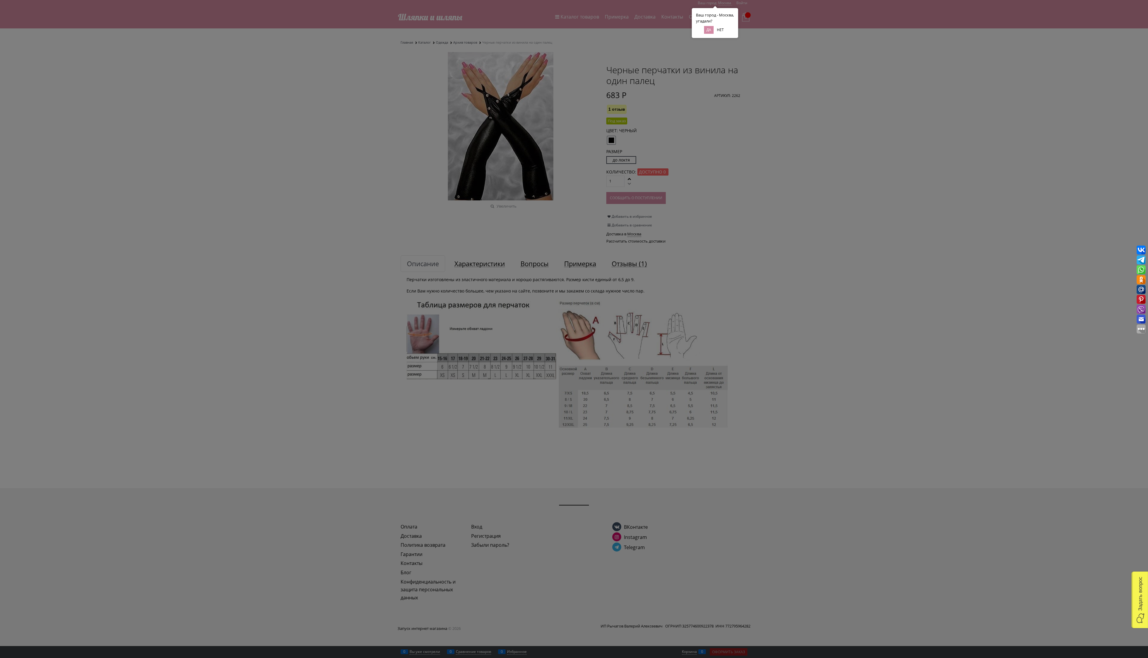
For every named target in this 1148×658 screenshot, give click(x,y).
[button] (1140, 600)
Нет (720, 29)
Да (708, 29)
